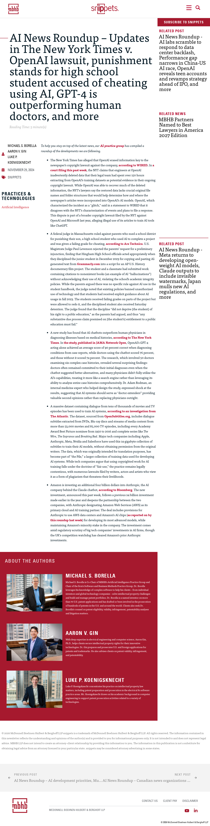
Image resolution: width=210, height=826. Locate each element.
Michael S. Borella (22, 146)
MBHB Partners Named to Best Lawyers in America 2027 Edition (181, 127)
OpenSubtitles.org (117, 416)
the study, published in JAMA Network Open (95, 342)
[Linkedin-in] (196, 811)
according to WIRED (133, 165)
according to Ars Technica (124, 243)
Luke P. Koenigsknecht (19, 159)
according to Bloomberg (115, 489)
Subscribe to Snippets (184, 22)
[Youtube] (187, 811)
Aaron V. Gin (17, 151)
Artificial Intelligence (15, 207)
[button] (184, 22)
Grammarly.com (88, 263)
